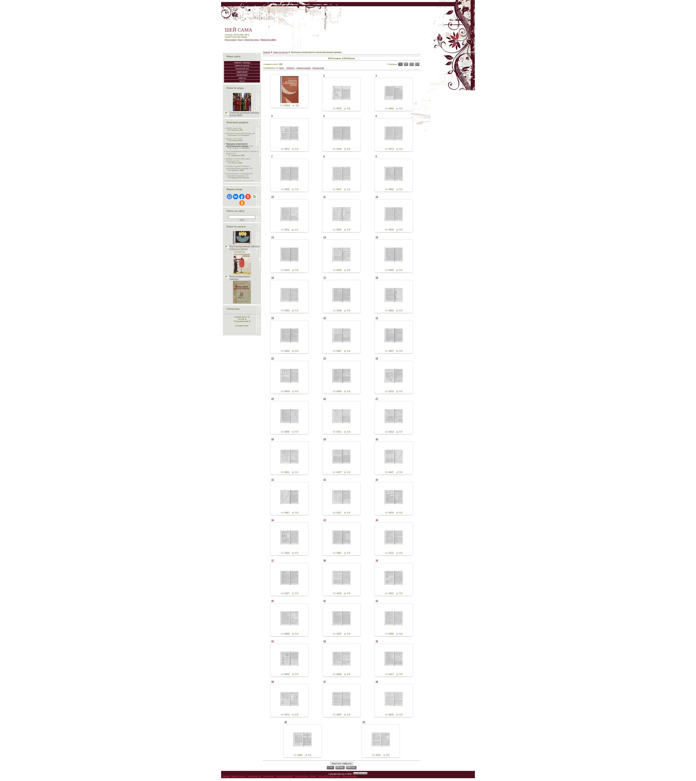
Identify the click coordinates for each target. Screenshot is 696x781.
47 (324, 681)
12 (377, 197)
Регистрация (230, 40)
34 (272, 520)
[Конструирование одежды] (242, 244)
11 (324, 197)
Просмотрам (318, 68)
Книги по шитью (280, 52)
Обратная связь (251, 40)
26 (324, 399)
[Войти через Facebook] (242, 196)
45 (377, 641)
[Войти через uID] (229, 196)
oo (291, 92)
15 (377, 237)
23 (324, 358)
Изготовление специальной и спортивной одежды (239, 175)
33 (377, 479)
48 (377, 681)
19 (272, 318)
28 (272, 439)
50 (363, 722)
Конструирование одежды (239, 247)
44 (324, 641)
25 (272, 399)
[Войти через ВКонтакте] (235, 196)
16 (272, 277)
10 (272, 197)
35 (324, 520)
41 (324, 601)
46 (272, 681)
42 (377, 601)
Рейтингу (290, 68)
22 (272, 358)
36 (377, 520)
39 (377, 560)
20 (324, 318)
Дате (281, 68)
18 (377, 277)
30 (377, 439)
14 (324, 237)
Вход (240, 40)
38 (324, 560)
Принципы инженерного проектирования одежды (237, 145)
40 (272, 601)
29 (324, 439)
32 (324, 479)
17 (324, 277)
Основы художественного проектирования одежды (238, 167)
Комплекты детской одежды (239, 133)
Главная (266, 52)
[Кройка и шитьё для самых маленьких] (242, 274)
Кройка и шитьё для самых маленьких (241, 278)
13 (272, 237)
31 (272, 479)
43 (272, 641)
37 (272, 560)
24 (377, 358)
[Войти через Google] (254, 197)
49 (285, 722)
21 (377, 318)
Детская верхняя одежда (237, 181)
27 (377, 399)
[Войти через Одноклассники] (242, 203)
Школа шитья (232, 139)
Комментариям (303, 68)
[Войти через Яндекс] (248, 196)
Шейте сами (231, 128)
